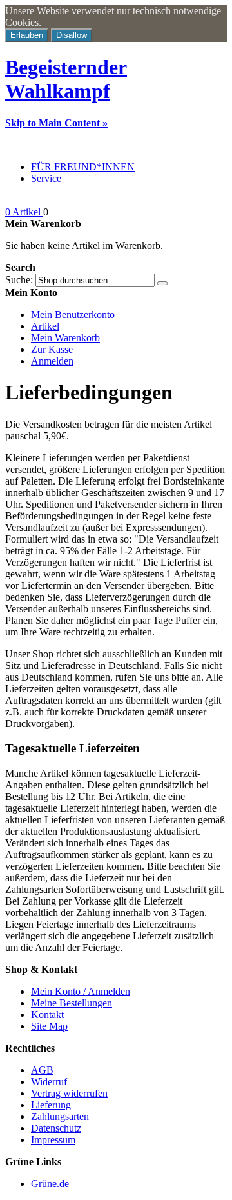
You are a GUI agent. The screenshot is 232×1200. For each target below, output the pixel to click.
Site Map (49, 1026)
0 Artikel (24, 211)
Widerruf (49, 1081)
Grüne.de (50, 1183)
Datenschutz (56, 1128)
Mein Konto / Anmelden (80, 991)
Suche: (19, 279)
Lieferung (51, 1104)
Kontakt (47, 1014)
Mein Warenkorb (65, 337)
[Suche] (162, 283)
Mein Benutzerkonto (73, 314)
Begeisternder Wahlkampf (66, 79)
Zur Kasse (52, 349)
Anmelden (52, 360)
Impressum (53, 1139)
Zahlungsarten (60, 1116)
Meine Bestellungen (71, 1002)
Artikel (45, 326)
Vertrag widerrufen (69, 1093)
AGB (42, 1070)
